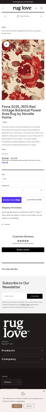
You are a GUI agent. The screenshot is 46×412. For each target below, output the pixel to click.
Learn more (21, 401)
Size (3, 174)
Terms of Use (25, 304)
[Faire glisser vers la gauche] (5, 16)
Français (7, 382)
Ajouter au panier (34, 200)
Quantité (5, 186)
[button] (3, 8)
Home (4, 27)
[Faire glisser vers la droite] (41, 16)
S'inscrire (35, 296)
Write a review (23, 250)
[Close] (44, 391)
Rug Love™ (5, 344)
